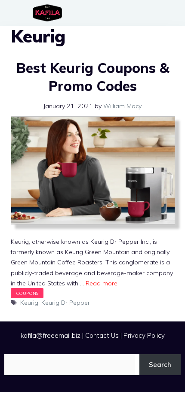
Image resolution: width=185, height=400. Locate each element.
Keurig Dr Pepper (65, 302)
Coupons (27, 293)
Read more (101, 283)
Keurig (29, 302)
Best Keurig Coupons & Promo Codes (92, 76)
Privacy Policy (144, 335)
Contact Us (102, 335)
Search (160, 365)
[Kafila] (49, 13)
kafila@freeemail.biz (50, 335)
